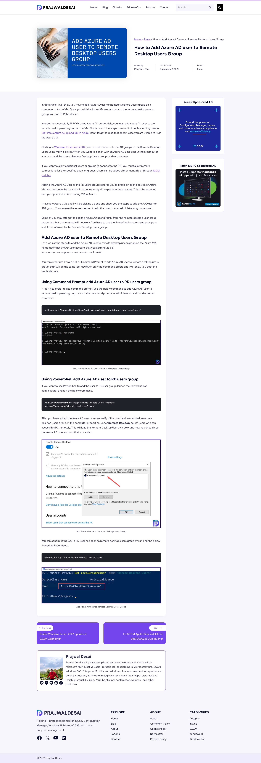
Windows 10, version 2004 (69, 147)
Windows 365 (197, 739)
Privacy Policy (158, 739)
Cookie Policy (158, 728)
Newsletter (156, 734)
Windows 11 (196, 734)
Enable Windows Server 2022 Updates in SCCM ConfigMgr (63, 634)
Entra (147, 39)
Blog (105, 7)
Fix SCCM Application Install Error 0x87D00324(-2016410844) (143, 634)
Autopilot (195, 718)
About (114, 728)
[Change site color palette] (220, 7)
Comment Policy (160, 723)
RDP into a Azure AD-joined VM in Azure (65, 133)
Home (94, 7)
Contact (164, 7)
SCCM (193, 728)
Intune (193, 723)
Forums (150, 7)
